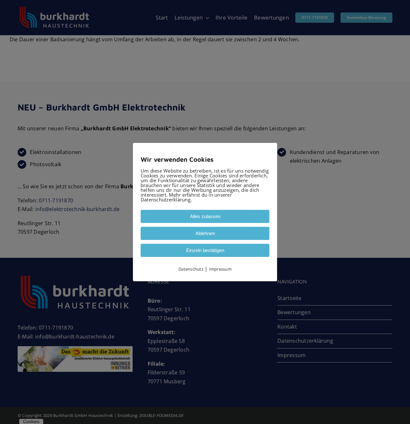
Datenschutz (190, 269)
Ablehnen (205, 233)
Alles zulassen (205, 216)
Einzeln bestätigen (205, 250)
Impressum (220, 269)
